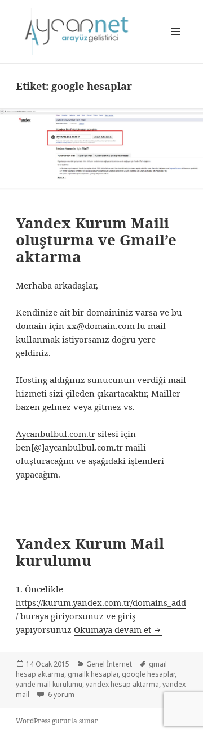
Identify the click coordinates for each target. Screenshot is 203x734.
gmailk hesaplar (93, 674)
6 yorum (60, 694)
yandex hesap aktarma (122, 684)
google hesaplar (148, 674)
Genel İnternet (109, 664)
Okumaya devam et (118, 629)
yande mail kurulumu (49, 684)
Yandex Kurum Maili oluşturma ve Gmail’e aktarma (96, 240)
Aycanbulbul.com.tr (55, 433)
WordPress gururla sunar (57, 721)
